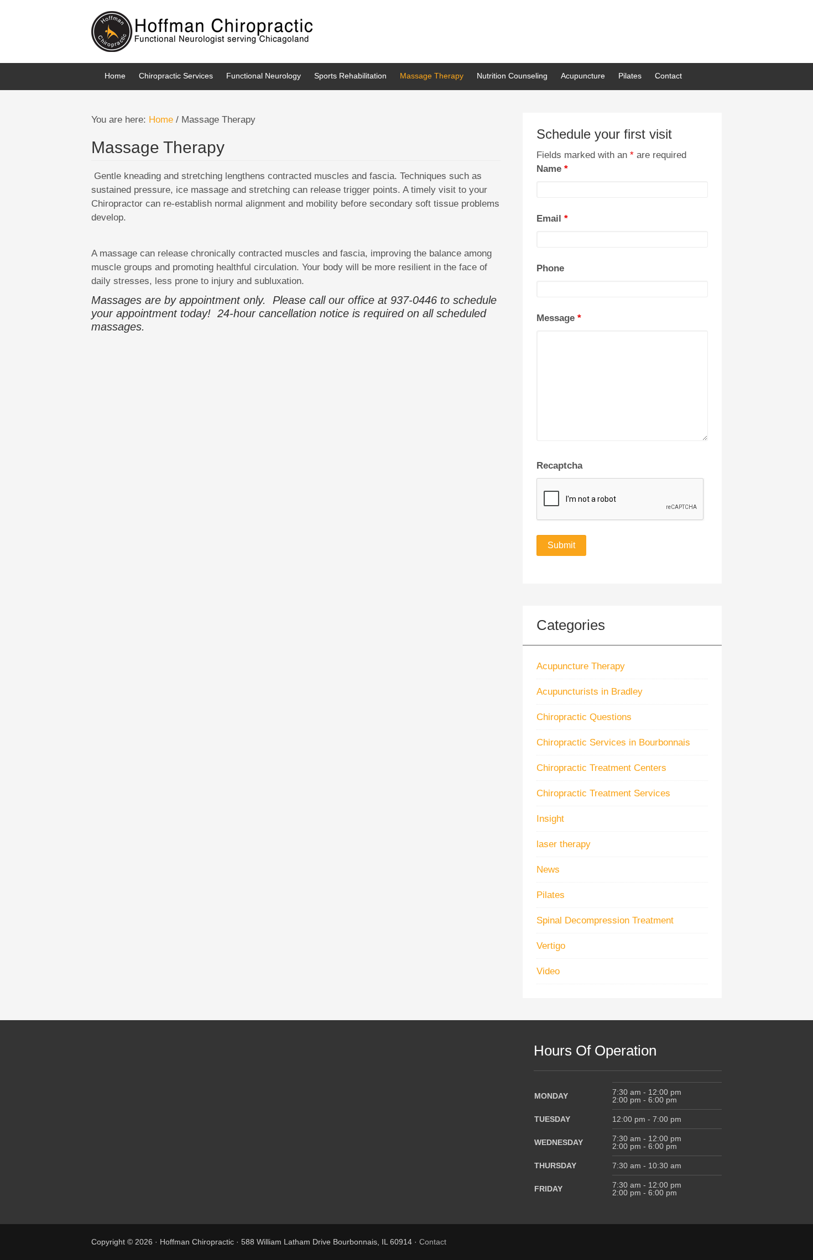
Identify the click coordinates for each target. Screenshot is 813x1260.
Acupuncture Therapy (580, 666)
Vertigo (550, 946)
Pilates (550, 895)
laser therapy (563, 844)
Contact (432, 1241)
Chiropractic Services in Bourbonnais (613, 742)
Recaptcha (559, 465)
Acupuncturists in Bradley (589, 691)
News (548, 869)
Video (548, 971)
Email (552, 218)
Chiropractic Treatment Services (603, 793)
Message (558, 318)
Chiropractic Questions (584, 717)
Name (552, 169)
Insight (550, 818)
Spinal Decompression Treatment (605, 920)
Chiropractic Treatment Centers (601, 768)
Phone (550, 268)
